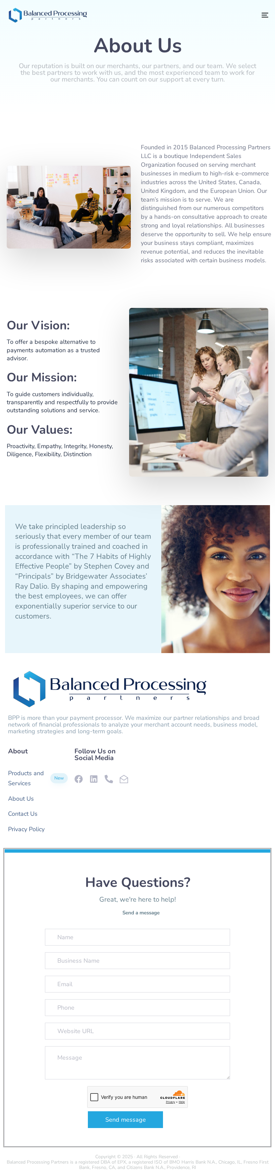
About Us (21, 799)
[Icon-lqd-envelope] (124, 779)
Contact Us (23, 814)
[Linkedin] (94, 779)
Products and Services (36, 778)
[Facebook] (78, 779)
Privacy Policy (26, 829)
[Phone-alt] (109, 779)
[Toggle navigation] (224, 15)
